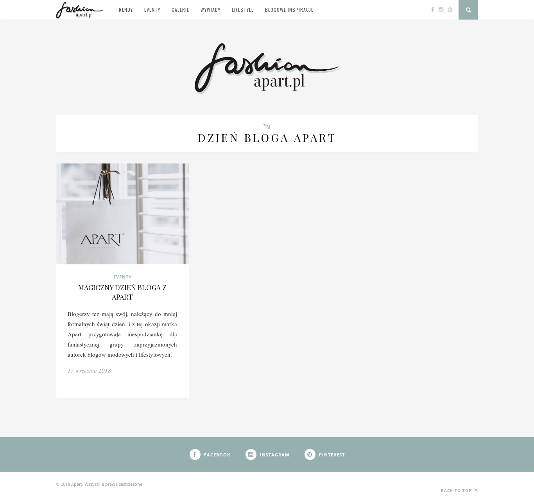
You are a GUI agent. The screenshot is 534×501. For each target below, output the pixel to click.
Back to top (457, 490)
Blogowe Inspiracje (289, 9)
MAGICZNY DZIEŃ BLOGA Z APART (122, 292)
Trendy (124, 9)
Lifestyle (243, 9)
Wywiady (210, 9)
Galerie (180, 9)
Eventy (152, 9)
